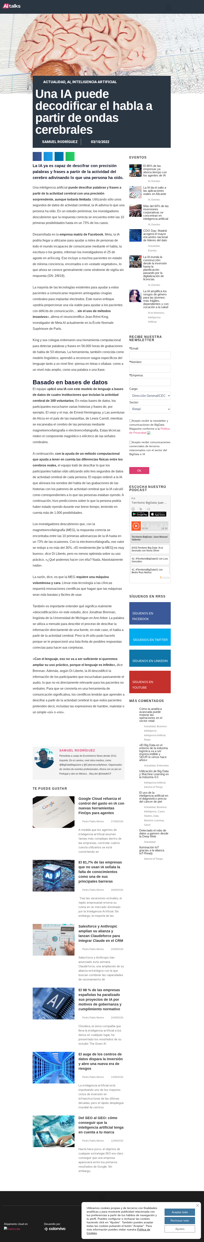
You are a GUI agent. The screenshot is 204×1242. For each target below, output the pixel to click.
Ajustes (179, 1228)
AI (69, 82)
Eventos (155, 181)
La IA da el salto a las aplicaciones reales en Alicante (154, 191)
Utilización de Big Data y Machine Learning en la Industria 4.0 (154, 774)
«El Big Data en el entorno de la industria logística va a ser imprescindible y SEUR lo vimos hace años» (153, 752)
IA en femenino (156, 312)
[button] (168, 7)
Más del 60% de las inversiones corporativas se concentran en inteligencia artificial (156, 212)
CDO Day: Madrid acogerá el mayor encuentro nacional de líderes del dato (155, 235)
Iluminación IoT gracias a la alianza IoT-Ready (151, 850)
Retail (147, 739)
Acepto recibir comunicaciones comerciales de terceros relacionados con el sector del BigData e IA (149, 448)
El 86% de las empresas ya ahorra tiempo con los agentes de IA (155, 170)
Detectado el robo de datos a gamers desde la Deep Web (153, 833)
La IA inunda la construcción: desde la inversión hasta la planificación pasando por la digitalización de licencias (155, 268)
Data (156, 816)
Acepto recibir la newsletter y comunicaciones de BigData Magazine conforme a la (149, 426)
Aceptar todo (180, 1212)
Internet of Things (153, 787)
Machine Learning (154, 820)
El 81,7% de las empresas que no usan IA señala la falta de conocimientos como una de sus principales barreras (100, 871)
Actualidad (54, 82)
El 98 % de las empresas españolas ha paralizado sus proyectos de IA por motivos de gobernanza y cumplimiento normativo (100, 999)
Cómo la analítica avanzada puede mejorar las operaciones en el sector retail (150, 714)
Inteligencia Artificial (94, 82)
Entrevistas (163, 765)
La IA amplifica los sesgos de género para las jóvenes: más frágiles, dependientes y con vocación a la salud (156, 299)
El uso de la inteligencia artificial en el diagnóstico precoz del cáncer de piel (153, 797)
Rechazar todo (180, 1220)
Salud (147, 824)
